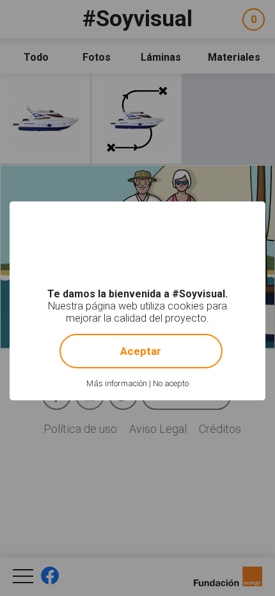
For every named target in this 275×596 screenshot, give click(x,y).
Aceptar (140, 351)
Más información (116, 383)
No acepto (171, 383)
